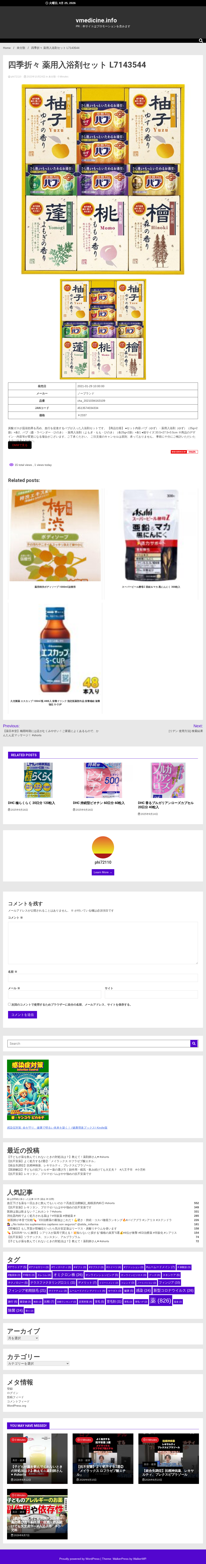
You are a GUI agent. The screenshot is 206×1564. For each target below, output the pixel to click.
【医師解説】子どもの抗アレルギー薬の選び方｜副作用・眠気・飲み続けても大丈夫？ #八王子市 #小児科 (76, 1169)
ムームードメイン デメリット (87, 1290)
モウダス (114, 1291)
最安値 (25, 1302)
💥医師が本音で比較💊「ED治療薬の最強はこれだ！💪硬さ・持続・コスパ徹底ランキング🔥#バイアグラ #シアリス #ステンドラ (89, 1220)
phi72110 (16, 76)
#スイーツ (113, 1267)
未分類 (52, 76)
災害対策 (85, 1301)
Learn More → (103, 872)
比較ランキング (66, 1302)
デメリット (87, 1282)
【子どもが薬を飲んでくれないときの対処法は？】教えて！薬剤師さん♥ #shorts (58, 1156)
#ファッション (133, 1267)
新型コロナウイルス (173, 1290)
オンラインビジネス (133, 1275)
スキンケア (171, 1274)
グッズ (154, 1275)
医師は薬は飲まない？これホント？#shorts (34, 1211)
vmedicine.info (96, 20)
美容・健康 (18, 1460)
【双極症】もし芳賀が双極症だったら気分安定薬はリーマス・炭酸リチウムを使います (62, 1228)
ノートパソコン (146, 1283)
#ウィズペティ (61, 1267)
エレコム (44, 1275)
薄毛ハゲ (141, 1302)
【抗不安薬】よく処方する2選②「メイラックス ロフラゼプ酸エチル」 (52, 1161)
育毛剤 (114, 1301)
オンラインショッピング (101, 1274)
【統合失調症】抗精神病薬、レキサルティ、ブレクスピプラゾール (49, 1165)
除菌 (15, 1310)
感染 (143, 1290)
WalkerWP (139, 1558)
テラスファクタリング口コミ (52, 1282)
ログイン (12, 1393)
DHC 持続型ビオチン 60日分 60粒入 (99, 803)
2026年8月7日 (21, 1535)
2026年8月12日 (22, 1479)
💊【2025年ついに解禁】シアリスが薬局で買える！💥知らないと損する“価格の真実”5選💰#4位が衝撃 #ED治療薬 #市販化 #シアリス (92, 1232)
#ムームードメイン (160, 1267)
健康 (128, 1290)
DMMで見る (20, 445)
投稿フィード (15, 1397)
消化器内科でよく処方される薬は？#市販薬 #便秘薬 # (41, 1215)
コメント (15, 917)
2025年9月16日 (19, 809)
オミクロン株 (68, 1275)
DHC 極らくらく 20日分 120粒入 (31, 803)
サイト (109, 988)
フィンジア (169, 1282)
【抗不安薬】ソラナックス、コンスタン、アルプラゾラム (43, 1237)
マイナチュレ (58, 1291)
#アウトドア (17, 1267)
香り (29, 1311)
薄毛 (128, 1302)
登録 (10, 1388)
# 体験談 (184, 1267)
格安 (37, 1302)
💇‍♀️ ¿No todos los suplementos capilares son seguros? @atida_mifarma (52, 1224)
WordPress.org (16, 1405)
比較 (49, 1301)
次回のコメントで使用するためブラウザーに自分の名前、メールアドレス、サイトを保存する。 (72, 1004)
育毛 (99, 1301)
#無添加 (14, 1275)
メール (14, 988)
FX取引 (29, 1275)
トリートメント (108, 1283)
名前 (12, 971)
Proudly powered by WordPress (79, 1558)
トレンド (127, 1283)
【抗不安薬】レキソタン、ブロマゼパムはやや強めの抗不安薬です (49, 1173)
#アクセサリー (39, 1267)
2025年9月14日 (149, 814)
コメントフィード (18, 1401)
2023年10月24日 (36, 76)
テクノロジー (18, 1282)
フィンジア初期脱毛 (27, 1290)
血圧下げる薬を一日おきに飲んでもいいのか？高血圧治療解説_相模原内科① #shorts (61, 1203)
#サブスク (96, 1267)
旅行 (12, 1301)
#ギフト (80, 1267)
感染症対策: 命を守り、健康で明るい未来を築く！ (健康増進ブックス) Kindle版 (57, 1127)
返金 (178, 1302)
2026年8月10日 (88, 1479)
